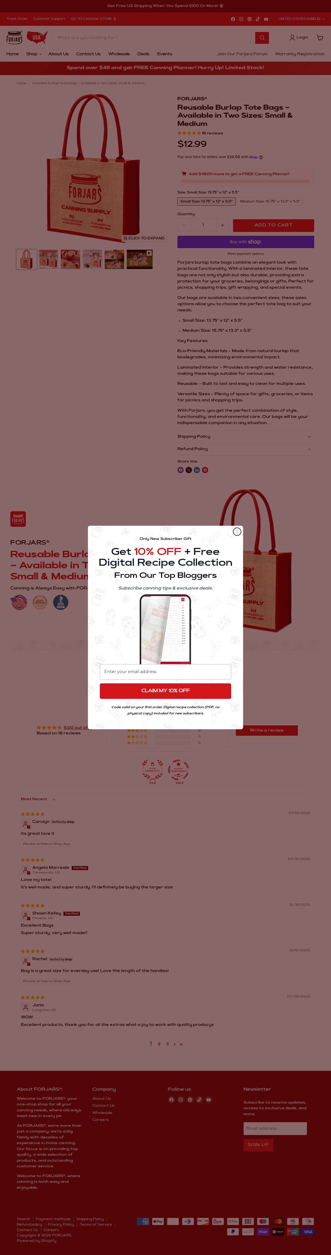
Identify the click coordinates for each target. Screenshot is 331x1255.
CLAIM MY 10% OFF (165, 691)
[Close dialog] (237, 532)
